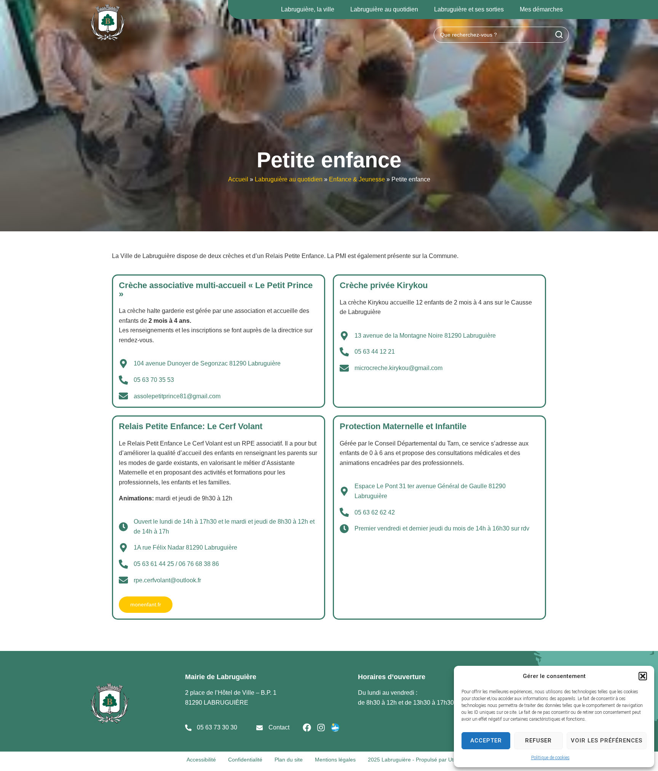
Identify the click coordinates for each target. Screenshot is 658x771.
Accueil (238, 179)
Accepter (486, 740)
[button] (643, 676)
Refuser (538, 740)
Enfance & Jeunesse (357, 179)
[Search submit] (559, 34)
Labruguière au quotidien (289, 179)
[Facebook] (307, 727)
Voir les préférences (606, 740)
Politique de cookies (550, 757)
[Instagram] (321, 727)
